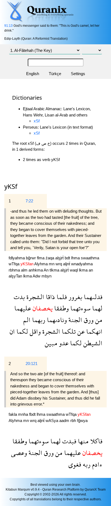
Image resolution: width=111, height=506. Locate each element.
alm (25, 270)
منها (82, 441)
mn (52, 264)
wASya (52, 420)
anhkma (36, 270)
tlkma (55, 270)
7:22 (29, 201)
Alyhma (41, 264)
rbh (73, 420)
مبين (51, 343)
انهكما (93, 331)
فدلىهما (92, 296)
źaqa (50, 258)
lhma (76, 258)
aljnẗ (67, 264)
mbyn (46, 276)
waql (74, 270)
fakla (13, 414)
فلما (61, 296)
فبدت (68, 441)
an (91, 270)
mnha (23, 414)
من (97, 319)
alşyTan (16, 276)
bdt (68, 258)
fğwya (82, 420)
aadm (64, 420)
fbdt (33, 414)
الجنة (74, 319)
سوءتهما (80, 308)
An (47, 270)
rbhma (15, 270)
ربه (86, 464)
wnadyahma (82, 264)
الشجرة (34, 296)
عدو (62, 343)
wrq (59, 264)
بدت (19, 296)
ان (12, 331)
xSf (37, 121)
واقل (34, 331)
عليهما (22, 308)
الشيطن (92, 343)
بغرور (74, 296)
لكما (21, 331)
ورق (87, 319)
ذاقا (49, 296)
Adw (37, 276)
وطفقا (61, 308)
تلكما (68, 331)
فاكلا (95, 441)
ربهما (37, 319)
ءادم (96, 464)
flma (41, 258)
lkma (84, 270)
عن (80, 331)
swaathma (90, 258)
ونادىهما (56, 319)
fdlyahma (17, 258)
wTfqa (14, 264)
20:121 (31, 363)
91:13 (8, 26)
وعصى (19, 452)
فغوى (74, 464)
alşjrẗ (60, 258)
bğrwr (31, 258)
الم (26, 319)
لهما (96, 308)
